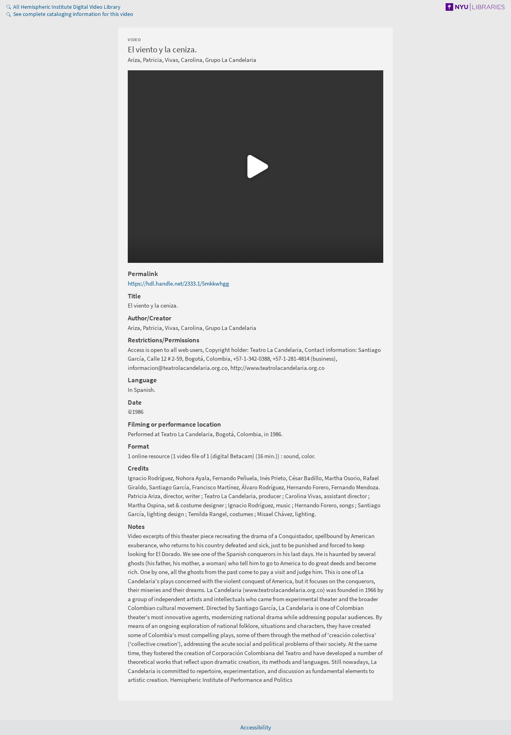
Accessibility (255, 727)
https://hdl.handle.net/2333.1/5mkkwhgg (178, 283)
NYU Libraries (470, 7)
